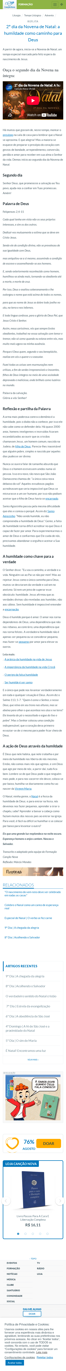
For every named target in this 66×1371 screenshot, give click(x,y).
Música (11, 1279)
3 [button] (33, 1234)
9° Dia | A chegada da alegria (25, 976)
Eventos (12, 1263)
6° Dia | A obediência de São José (28, 1016)
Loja (40, 1274)
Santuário (13, 1290)
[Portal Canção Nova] (10, 4)
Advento (49, 15)
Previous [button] (6, 1200)
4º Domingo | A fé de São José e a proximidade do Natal (28, 1028)
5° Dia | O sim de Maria (21, 1040)
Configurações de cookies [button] (20, 1357)
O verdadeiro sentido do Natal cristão (31, 996)
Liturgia (16, 15)
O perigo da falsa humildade (21, 674)
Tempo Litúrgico (32, 15)
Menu (55, 4)
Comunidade (14, 1296)
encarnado (51, 498)
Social (11, 1301)
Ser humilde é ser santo (18, 682)
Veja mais (32, 1060)
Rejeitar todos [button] (45, 1357)
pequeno (24, 641)
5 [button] (47, 1234)
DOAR (32, 1314)
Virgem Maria (23, 788)
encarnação (12, 609)
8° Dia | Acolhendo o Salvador (25, 986)
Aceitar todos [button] (15, 1362)
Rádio (40, 1268)
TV (38, 1263)
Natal (34, 796)
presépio (8, 134)
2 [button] (25, 1234)
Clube (10, 1285)
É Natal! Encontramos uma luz (26, 1050)
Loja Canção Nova (21, 1164)
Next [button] (60, 1200)
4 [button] (40, 1234)
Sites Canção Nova (61, 4)
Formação (13, 1268)
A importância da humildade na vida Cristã (30, 667)
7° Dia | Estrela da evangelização (28, 1006)
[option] (33, 1201)
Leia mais (41, 1352)
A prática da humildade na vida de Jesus (28, 659)
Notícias (12, 1274)
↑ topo (33, 1259)
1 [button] (18, 1234)
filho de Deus (23, 446)
